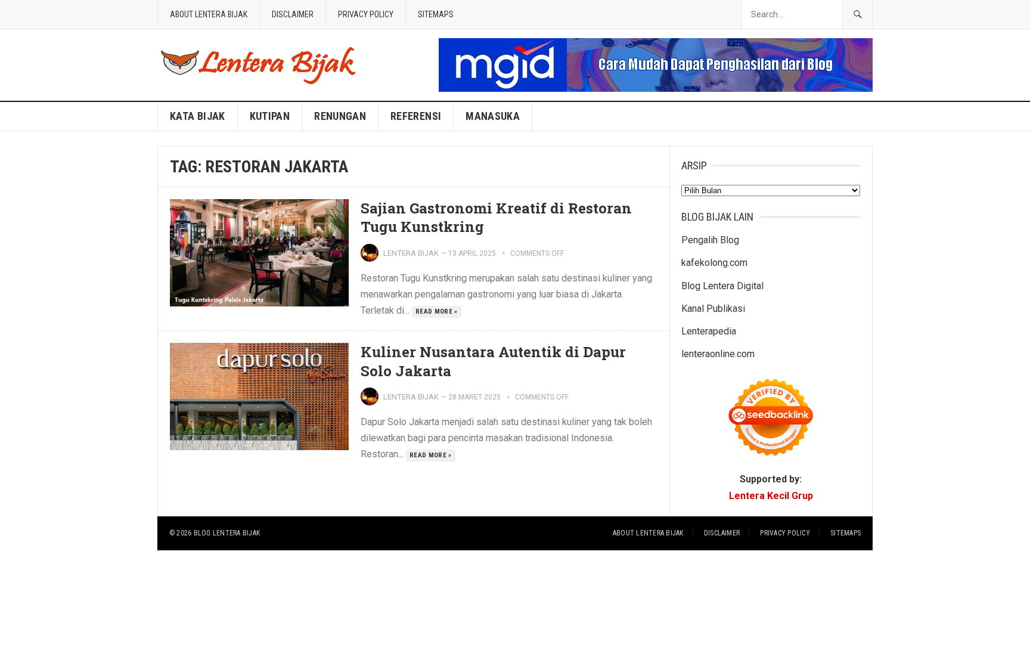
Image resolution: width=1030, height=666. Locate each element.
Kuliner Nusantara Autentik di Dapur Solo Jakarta (493, 361)
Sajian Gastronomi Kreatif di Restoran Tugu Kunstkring (496, 217)
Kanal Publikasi (713, 308)
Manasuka (493, 116)
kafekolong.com (714, 262)
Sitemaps (436, 14)
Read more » (436, 311)
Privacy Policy (365, 14)
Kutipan (270, 116)
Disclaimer (293, 14)
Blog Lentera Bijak (227, 533)
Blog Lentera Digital (722, 286)
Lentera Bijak (411, 253)
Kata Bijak (197, 116)
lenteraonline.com (718, 354)
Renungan (340, 116)
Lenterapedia (708, 331)
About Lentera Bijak (208, 14)
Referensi (415, 116)
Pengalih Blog (710, 240)
